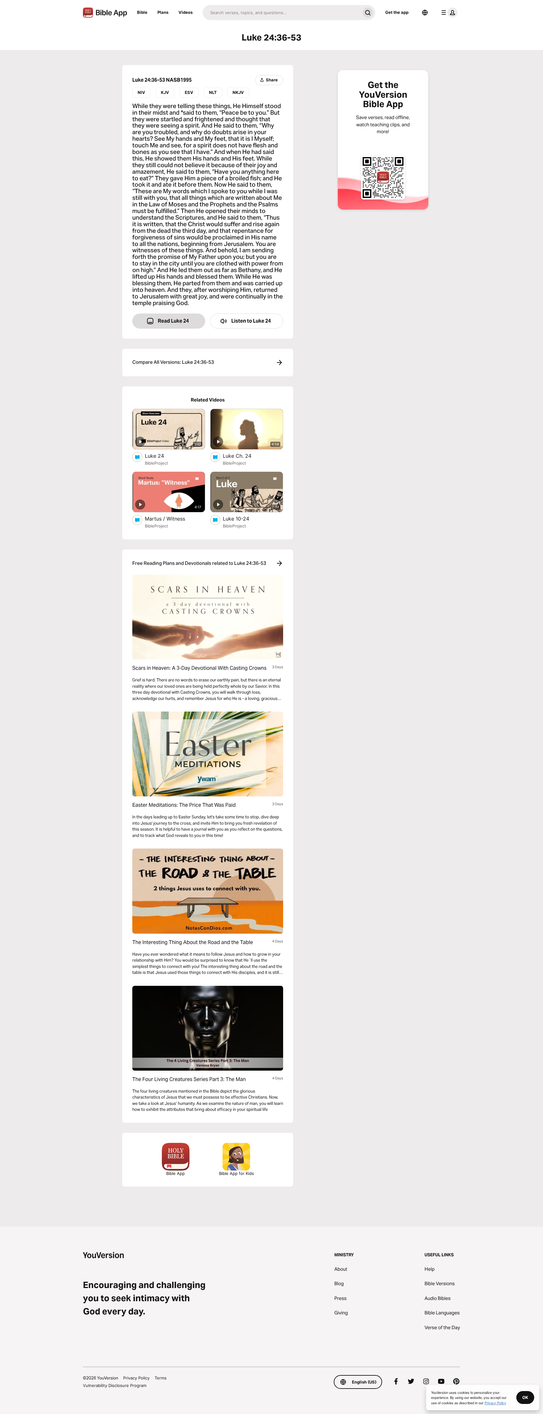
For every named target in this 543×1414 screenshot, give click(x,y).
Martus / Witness (171, 518)
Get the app (397, 12)
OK (525, 1397)
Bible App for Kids (236, 1173)
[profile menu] (448, 12)
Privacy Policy (136, 1377)
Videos (185, 12)
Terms (161, 1377)
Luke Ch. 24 (244, 455)
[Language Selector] (425, 12)
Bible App (175, 1173)
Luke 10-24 (242, 518)
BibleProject (156, 463)
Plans (162, 12)
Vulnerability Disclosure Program (114, 1385)
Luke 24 (160, 455)
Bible (142, 12)
